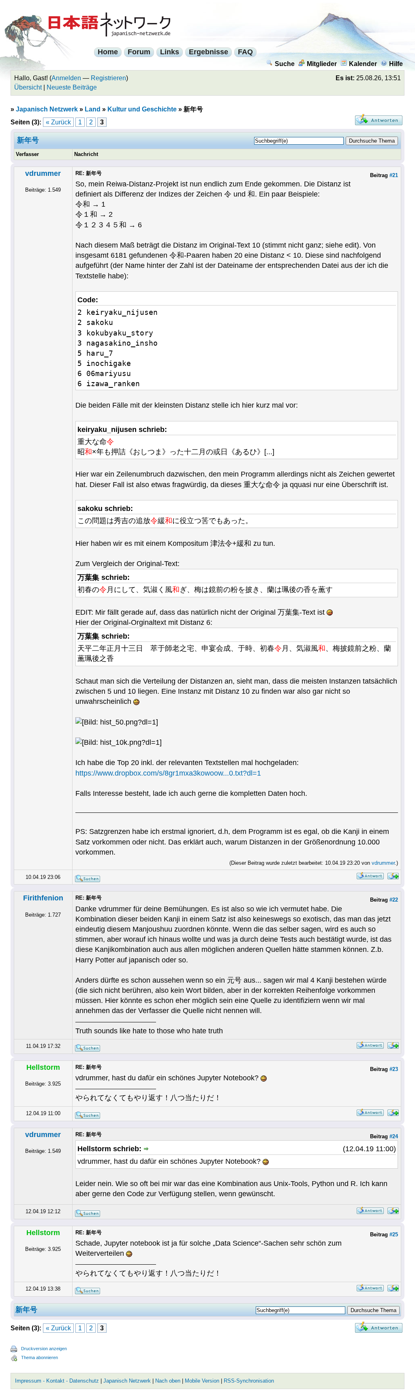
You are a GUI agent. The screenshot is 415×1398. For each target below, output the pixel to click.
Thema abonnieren (39, 1357)
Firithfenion (43, 898)
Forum (139, 52)
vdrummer (43, 173)
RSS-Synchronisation (249, 1381)
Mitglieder (322, 63)
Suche (285, 63)
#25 (393, 1234)
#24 (393, 1136)
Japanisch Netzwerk (47, 109)
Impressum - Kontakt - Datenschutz (57, 1381)
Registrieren (108, 78)
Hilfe (396, 63)
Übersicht (28, 87)
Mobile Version (202, 1381)
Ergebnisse (208, 52)
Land (93, 109)
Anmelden (66, 78)
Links (169, 52)
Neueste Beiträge (72, 87)
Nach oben (167, 1381)
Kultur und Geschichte (142, 109)
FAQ (245, 52)
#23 (393, 1069)
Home (108, 52)
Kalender (363, 63)
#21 (393, 175)
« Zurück (58, 122)
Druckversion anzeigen (44, 1348)
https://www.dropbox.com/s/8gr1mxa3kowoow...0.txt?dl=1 (168, 773)
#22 (393, 900)
